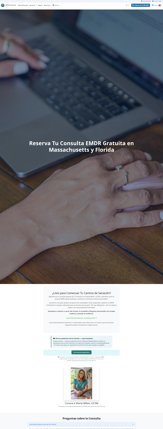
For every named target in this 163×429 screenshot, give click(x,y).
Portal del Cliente (146, 1)
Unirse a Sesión (158, 1)
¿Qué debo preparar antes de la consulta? (42, 424)
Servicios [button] (32, 5)
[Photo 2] (83, 398)
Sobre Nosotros (23, 5)
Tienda (56, 5)
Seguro (40, 5)
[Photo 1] (80, 398)
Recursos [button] (47, 5)
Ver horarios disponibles (81, 352)
